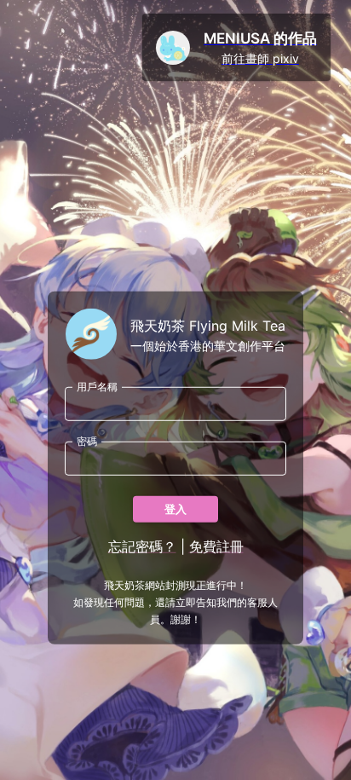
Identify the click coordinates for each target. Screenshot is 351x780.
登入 (175, 509)
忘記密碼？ (142, 546)
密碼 (87, 441)
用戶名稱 (97, 386)
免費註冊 (216, 546)
